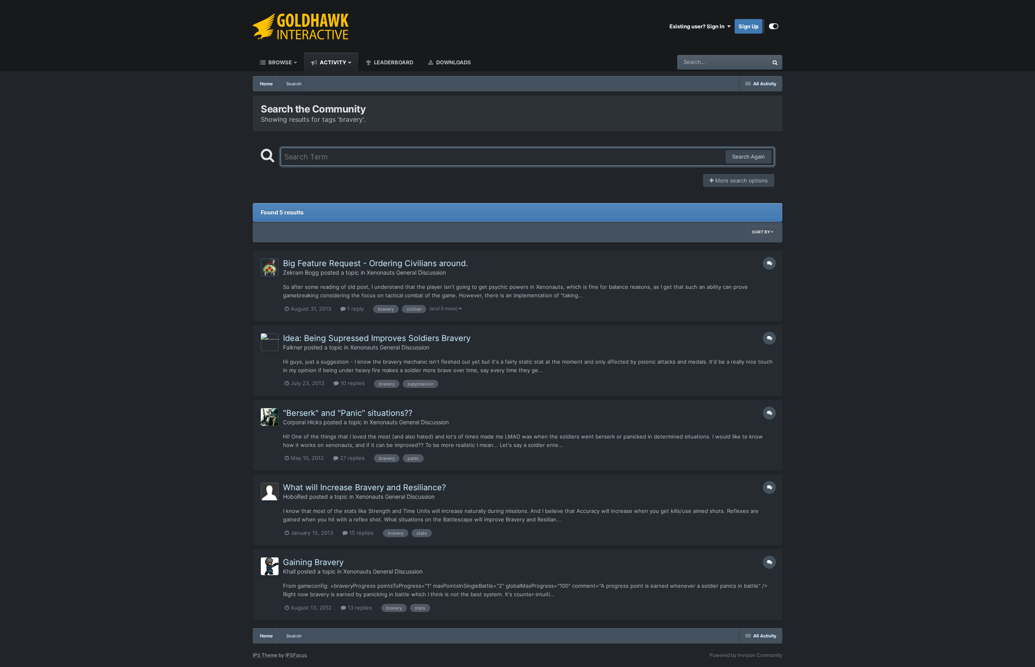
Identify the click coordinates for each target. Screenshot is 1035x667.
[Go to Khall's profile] (270, 566)
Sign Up (748, 26)
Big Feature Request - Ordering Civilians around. (375, 263)
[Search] (775, 62)
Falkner (292, 347)
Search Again (748, 156)
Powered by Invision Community (746, 655)
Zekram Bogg (301, 272)
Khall (289, 571)
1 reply (355, 308)
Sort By (761, 231)
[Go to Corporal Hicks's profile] (270, 417)
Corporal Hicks (302, 422)
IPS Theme (265, 655)
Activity (332, 62)
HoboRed (295, 496)
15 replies (361, 532)
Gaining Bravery (313, 562)
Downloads (453, 62)
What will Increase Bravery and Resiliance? (364, 487)
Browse (279, 62)
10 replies (352, 383)
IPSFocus (296, 655)
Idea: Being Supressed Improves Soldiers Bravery (377, 338)
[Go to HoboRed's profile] (270, 491)
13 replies (359, 607)
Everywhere (743, 62)
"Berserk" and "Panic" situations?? (347, 413)
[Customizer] (773, 26)
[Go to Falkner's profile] (270, 342)
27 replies (351, 458)
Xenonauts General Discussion (406, 272)
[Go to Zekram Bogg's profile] (270, 267)
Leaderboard (393, 62)
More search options (741, 180)
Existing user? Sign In (698, 26)
